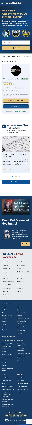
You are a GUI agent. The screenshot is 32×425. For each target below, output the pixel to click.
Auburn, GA (6, 275)
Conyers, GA (20, 288)
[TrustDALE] (14, 3)
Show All (19, 291)
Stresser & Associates (11, 79)
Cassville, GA (20, 268)
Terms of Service (19, 423)
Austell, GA (6, 278)
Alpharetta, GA (6, 268)
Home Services (6, 56)
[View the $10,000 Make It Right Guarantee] (16, 33)
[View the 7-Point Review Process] (6, 33)
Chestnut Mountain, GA (23, 271)
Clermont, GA (20, 281)
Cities (13, 56)
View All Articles (16, 181)
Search (17, 48)
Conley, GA (19, 284)
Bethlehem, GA (7, 288)
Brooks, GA (5, 291)
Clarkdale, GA (20, 275)
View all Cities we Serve (8, 336)
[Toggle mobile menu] (2, 2)
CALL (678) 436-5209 (16, 106)
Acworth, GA (6, 262)
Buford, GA (5, 294)
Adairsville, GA (6, 265)
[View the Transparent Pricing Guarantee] (26, 33)
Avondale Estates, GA (8, 281)
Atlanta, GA (6, 271)
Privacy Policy (12, 423)
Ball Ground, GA (7, 284)
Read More (25, 243)
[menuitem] (8, 309)
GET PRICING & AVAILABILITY (16, 100)
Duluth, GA (20, 56)
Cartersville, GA (21, 265)
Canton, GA (20, 262)
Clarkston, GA (20, 278)
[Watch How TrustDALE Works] (16, 207)
